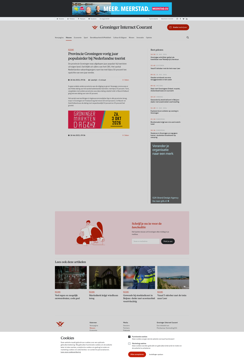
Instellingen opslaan (156, 354)
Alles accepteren (137, 354)
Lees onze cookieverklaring (71, 352)
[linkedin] (186, 19)
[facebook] (180, 19)
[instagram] (177, 19)
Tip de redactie (153, 19)
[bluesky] (183, 19)
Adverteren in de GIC (167, 19)
